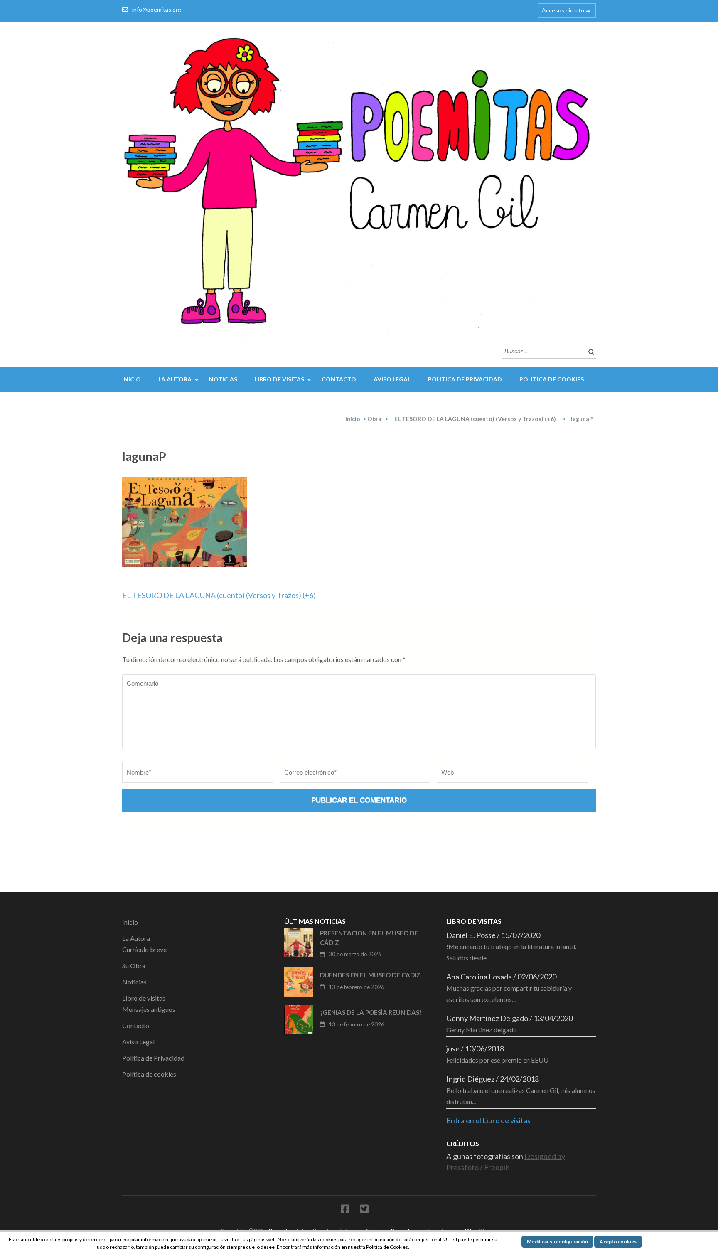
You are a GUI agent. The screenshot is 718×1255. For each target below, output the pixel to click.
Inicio (131, 379)
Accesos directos (564, 10)
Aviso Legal (392, 379)
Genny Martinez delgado (481, 1030)
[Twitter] (364, 1210)
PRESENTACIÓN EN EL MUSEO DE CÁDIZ (369, 937)
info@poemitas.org (156, 9)
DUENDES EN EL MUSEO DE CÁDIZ (370, 975)
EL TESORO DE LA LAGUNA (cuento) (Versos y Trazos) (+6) (219, 595)
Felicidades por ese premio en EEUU (497, 1060)
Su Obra (133, 966)
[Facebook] (345, 1210)
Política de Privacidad (465, 379)
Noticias (223, 379)
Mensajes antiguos (148, 1009)
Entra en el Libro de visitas (488, 1120)
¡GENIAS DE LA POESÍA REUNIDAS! (371, 1012)
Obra (374, 418)
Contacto (339, 379)
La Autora (175, 379)
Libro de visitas (279, 379)
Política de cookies (551, 379)
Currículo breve (144, 949)
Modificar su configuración (557, 1241)
